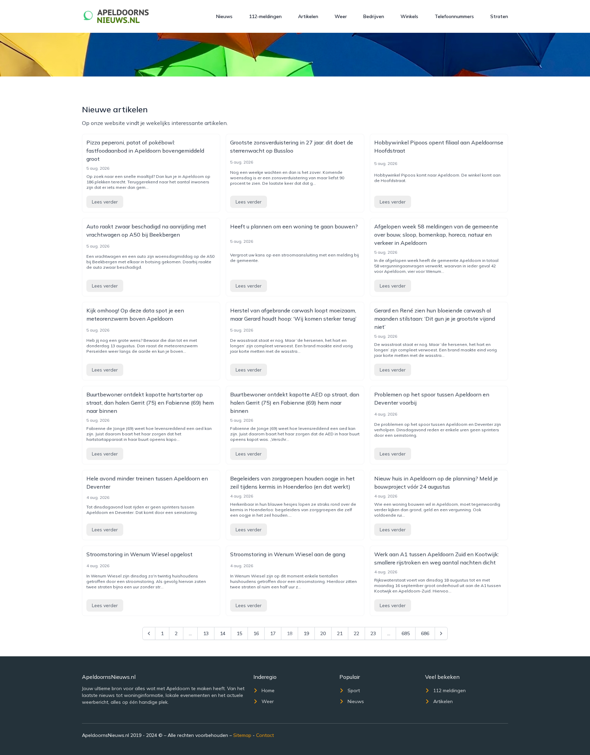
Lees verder (105, 202)
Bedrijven (373, 16)
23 (373, 633)
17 (273, 633)
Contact (265, 735)
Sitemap (242, 735)
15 (239, 633)
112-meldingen (265, 16)
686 (425, 633)
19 (306, 633)
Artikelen (308, 16)
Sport (354, 690)
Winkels (409, 16)
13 (206, 633)
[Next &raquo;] (441, 633)
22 (356, 633)
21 (339, 633)
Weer (341, 16)
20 (323, 633)
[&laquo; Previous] (148, 633)
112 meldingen (449, 690)
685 (406, 633)
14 (222, 633)
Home (268, 690)
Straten (499, 16)
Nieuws (224, 16)
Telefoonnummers (454, 16)
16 (256, 633)
